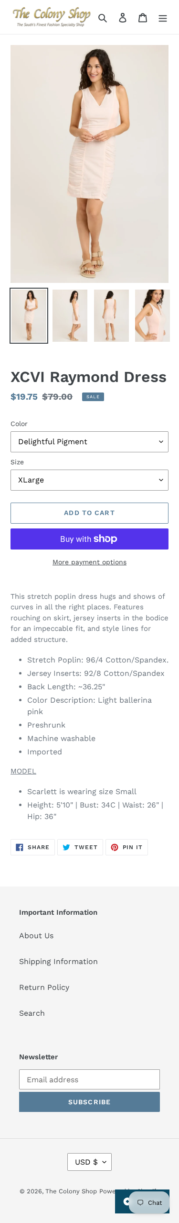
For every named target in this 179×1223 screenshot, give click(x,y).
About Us (36, 935)
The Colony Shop (71, 1191)
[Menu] (163, 17)
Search (32, 1013)
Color (19, 423)
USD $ (86, 1162)
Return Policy (44, 987)
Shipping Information (58, 961)
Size (17, 462)
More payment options (89, 562)
